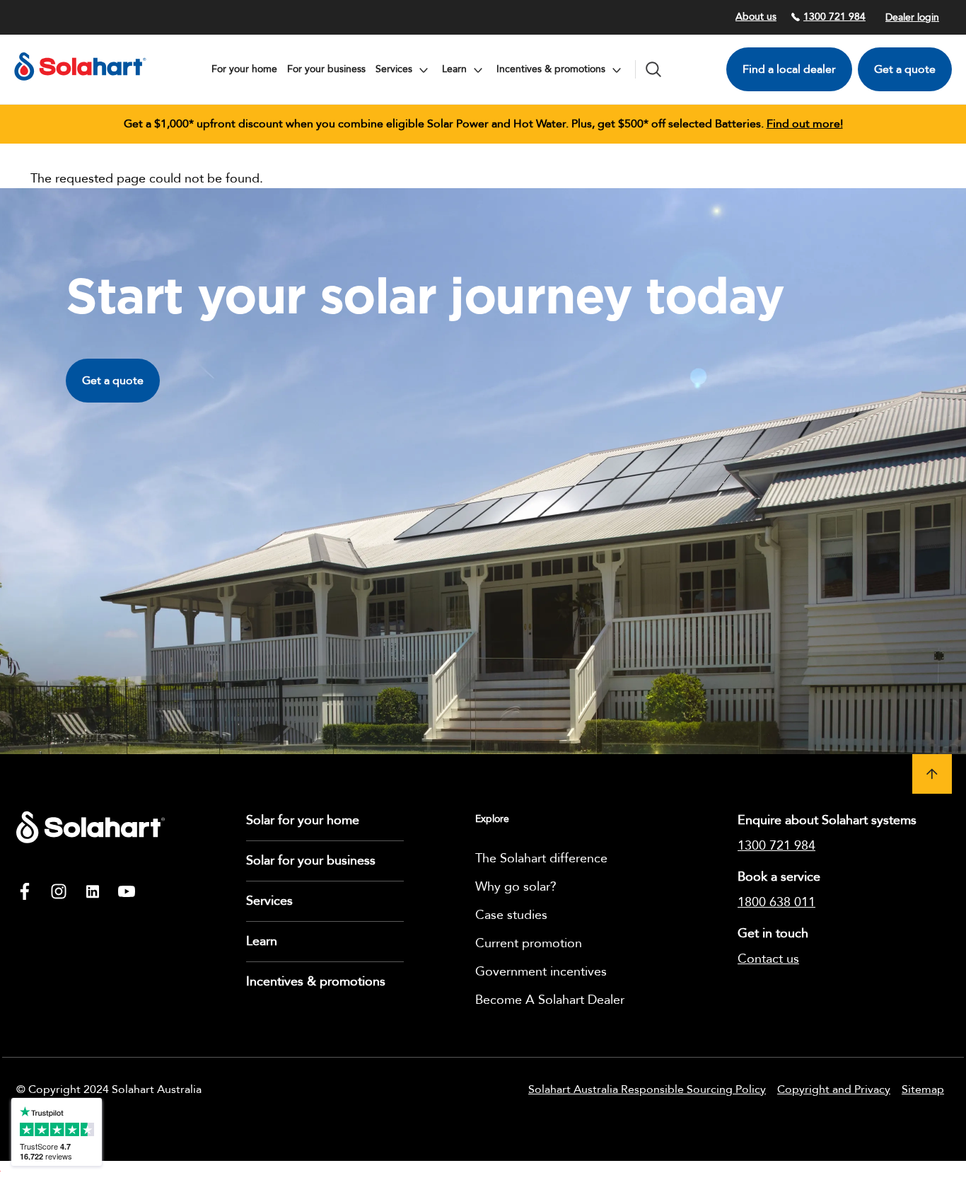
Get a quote (905, 69)
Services (269, 901)
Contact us (768, 959)
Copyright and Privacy (833, 1089)
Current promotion (528, 943)
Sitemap (923, 1089)
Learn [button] (456, 69)
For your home (244, 69)
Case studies (511, 915)
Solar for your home (302, 820)
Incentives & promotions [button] (552, 69)
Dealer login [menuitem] (912, 17)
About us (755, 16)
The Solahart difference (541, 858)
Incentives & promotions (315, 981)
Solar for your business (311, 860)
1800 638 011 (776, 902)
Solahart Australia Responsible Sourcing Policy (647, 1089)
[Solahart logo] (80, 84)
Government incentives (541, 972)
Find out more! (805, 124)
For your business (326, 69)
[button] (932, 774)
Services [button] (395, 69)
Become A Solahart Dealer (549, 1000)
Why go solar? (516, 887)
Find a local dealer (789, 69)
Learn (261, 941)
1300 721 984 (834, 16)
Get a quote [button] (113, 380)
